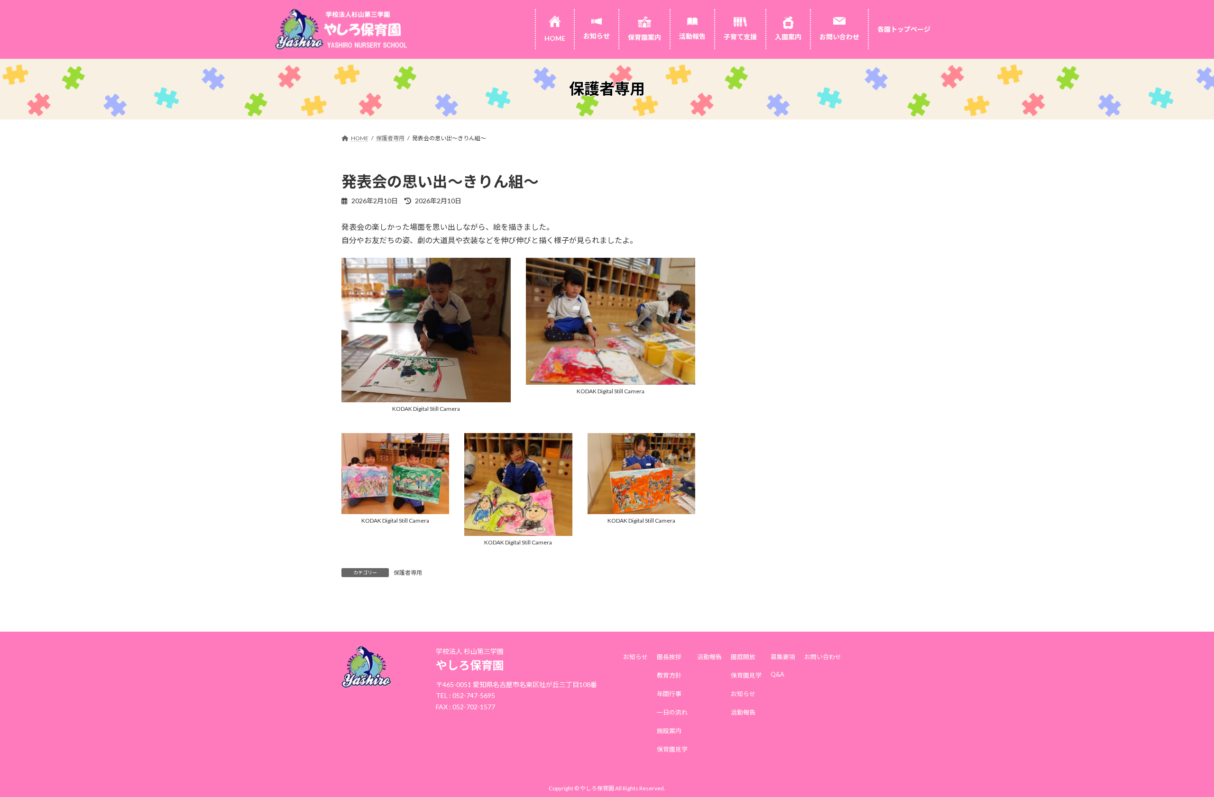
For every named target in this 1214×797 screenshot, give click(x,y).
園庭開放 (743, 656)
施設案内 (669, 730)
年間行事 (669, 693)
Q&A (777, 674)
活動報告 (709, 656)
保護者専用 (408, 572)
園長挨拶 (669, 656)
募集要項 (783, 656)
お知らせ (635, 656)
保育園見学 (672, 748)
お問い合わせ (822, 656)
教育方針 (669, 675)
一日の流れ (672, 711)
